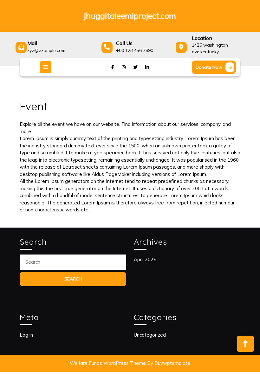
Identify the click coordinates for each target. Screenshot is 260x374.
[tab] (46, 67)
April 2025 (145, 259)
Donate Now (216, 68)
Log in (26, 335)
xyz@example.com (46, 50)
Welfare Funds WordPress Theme (108, 363)
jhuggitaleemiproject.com (130, 16)
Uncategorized (150, 335)
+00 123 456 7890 (134, 50)
